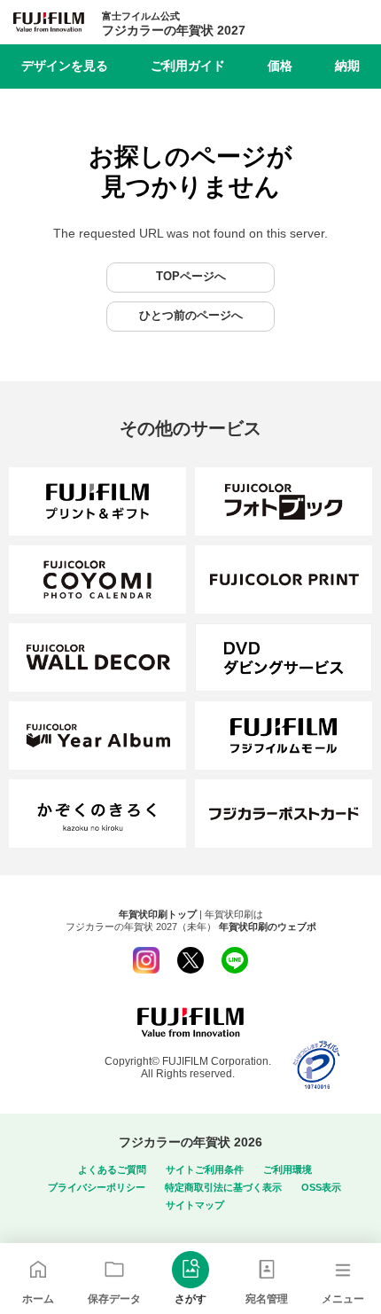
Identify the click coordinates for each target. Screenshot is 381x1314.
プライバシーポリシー (96, 1187)
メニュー (343, 1299)
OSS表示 (321, 1187)
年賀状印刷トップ (158, 914)
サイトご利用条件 (205, 1169)
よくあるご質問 (112, 1169)
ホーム (38, 1299)
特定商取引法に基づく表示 (223, 1187)
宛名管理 (266, 1299)
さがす (190, 1299)
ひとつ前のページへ (191, 315)
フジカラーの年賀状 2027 (173, 24)
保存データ (114, 1299)
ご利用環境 (287, 1169)
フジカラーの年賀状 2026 (190, 1142)
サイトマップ (195, 1205)
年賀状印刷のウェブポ (267, 926)
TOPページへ (191, 276)
